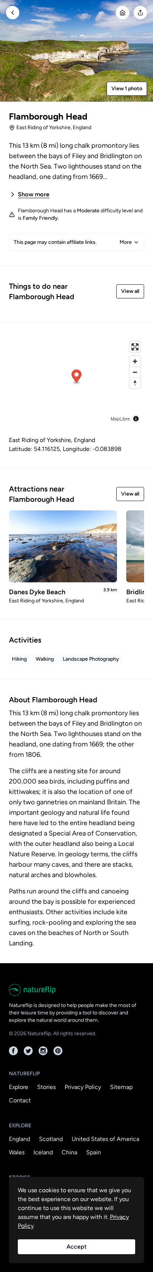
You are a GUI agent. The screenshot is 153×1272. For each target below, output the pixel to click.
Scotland (51, 1138)
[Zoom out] (135, 372)
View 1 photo (126, 88)
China (69, 1152)
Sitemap (121, 1086)
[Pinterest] (57, 1050)
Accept (76, 1246)
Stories (46, 1086)
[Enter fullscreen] (135, 346)
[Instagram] (43, 1050)
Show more (33, 194)
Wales (17, 1152)
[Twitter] (28, 1050)
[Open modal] (140, 12)
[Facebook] (13, 1050)
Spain (93, 1152)
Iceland (43, 1152)
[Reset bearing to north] (135, 382)
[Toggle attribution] (135, 418)
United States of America (105, 1138)
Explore (18, 1086)
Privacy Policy (83, 1086)
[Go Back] (12, 12)
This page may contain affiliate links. (73, 242)
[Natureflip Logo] (76, 990)
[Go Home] (122, 12)
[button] (77, 377)
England (19, 1138)
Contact (20, 1100)
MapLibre (120, 418)
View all (130, 291)
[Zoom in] (135, 361)
